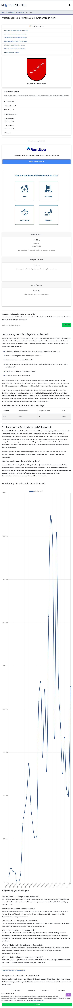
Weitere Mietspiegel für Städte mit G (13, 970)
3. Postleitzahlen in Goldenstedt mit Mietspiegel (15, 37)
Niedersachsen (10, 12)
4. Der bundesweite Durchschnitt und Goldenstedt (15, 41)
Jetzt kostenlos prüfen (37, 161)
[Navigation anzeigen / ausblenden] (69, 5)
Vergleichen (67, 324)
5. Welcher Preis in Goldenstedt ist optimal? (14, 45)
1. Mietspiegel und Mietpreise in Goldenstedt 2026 (16, 30)
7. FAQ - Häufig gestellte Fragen (11, 52)
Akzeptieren (37, 1004)
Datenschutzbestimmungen (37, 1000)
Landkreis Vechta (20, 12)
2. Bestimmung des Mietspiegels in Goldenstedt (15, 34)
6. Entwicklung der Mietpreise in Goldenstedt (14, 48)
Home (3, 12)
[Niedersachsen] (36, 69)
